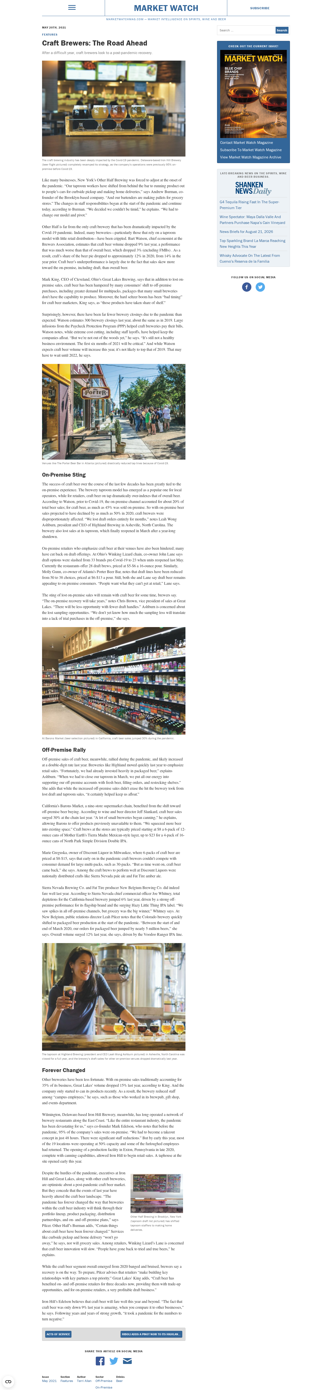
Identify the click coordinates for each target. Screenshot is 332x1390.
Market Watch (166, 7)
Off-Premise (104, 1381)
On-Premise (104, 1387)
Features (49, 34)
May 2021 (49, 1381)
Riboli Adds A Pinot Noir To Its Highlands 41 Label (152, 1334)
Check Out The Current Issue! (253, 46)
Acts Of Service (58, 1334)
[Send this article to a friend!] (127, 1364)
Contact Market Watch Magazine (246, 142)
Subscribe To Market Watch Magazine (251, 149)
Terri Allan (84, 1381)
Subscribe (260, 8)
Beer (119, 1381)
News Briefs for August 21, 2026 (246, 231)
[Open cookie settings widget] (8, 1382)
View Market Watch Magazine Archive (250, 157)
